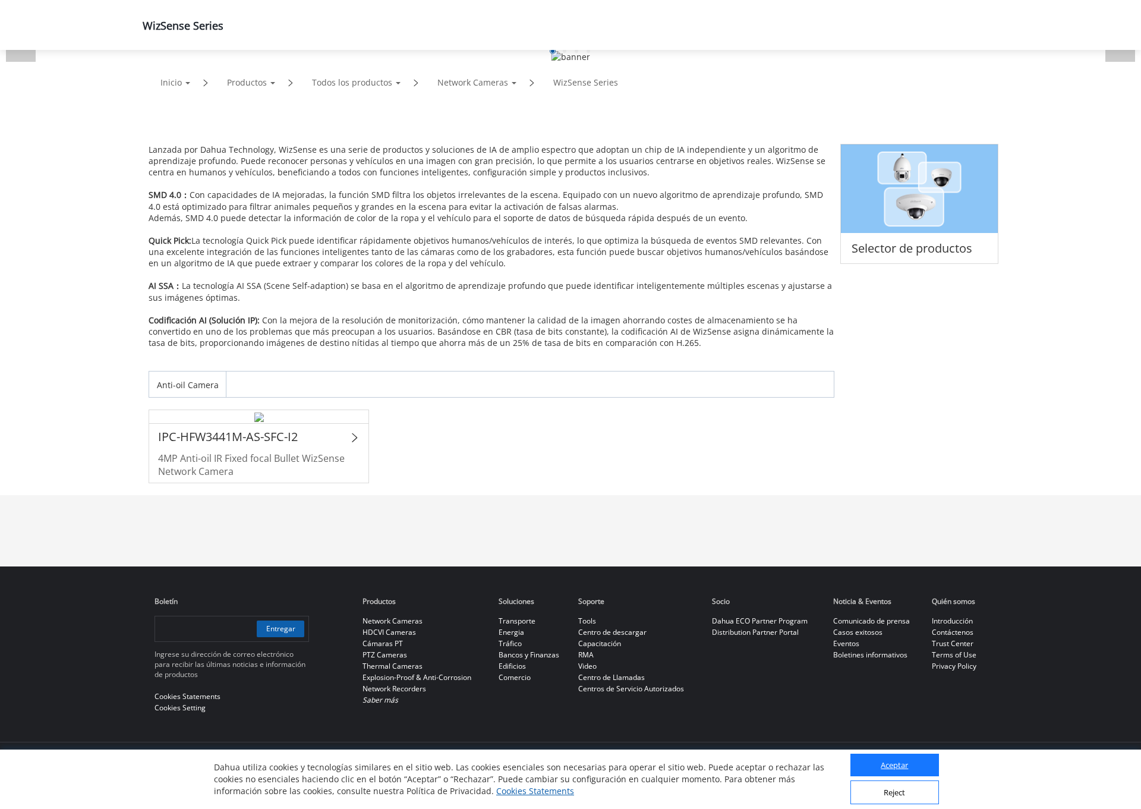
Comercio (515, 677)
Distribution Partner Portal (755, 632)
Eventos (846, 643)
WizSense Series (585, 82)
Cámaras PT (383, 643)
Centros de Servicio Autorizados (631, 689)
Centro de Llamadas (611, 677)
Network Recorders (394, 689)
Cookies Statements (535, 791)
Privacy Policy (954, 666)
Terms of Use (954, 655)
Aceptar (894, 765)
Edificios (512, 666)
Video (587, 666)
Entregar (280, 629)
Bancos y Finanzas (529, 655)
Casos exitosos (857, 632)
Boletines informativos (870, 655)
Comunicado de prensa (871, 621)
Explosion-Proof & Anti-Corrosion (417, 677)
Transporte (517, 621)
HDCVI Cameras (389, 632)
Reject (894, 793)
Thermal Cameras (393, 666)
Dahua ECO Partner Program (760, 621)
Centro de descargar (612, 632)
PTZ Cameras (385, 655)
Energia (511, 632)
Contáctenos (952, 632)
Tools (587, 621)
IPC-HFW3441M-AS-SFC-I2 (228, 437)
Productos (247, 82)
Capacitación (599, 643)
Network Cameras (472, 82)
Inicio (171, 82)
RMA (586, 655)
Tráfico (510, 643)
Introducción (952, 621)
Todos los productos (352, 82)
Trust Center (952, 643)
